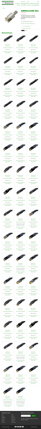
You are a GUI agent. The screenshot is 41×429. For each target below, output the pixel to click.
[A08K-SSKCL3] (33, 259)
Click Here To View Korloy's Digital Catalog (27, 23)
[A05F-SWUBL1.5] (20, 83)
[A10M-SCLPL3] (33, 347)
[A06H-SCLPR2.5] (20, 127)
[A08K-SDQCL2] (20, 237)
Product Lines (32, 3)
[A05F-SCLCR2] (20, 40)
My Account (23, 1)
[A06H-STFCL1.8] (8, 170)
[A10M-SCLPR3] (8, 370)
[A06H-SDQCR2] (8, 148)
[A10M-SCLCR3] (20, 347)
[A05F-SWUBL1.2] (8, 83)
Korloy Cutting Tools (27, 26)
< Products (3, 8)
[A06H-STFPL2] (33, 170)
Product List (17, 3)
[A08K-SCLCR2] (8, 214)
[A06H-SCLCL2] (20, 105)
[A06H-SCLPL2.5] (8, 127)
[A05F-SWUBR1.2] (33, 83)
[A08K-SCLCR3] (20, 214)
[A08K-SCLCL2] (20, 192)
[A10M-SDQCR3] (33, 370)
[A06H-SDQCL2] (33, 127)
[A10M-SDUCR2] (20, 392)
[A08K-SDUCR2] (20, 259)
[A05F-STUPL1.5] (20, 61)
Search (12, 414)
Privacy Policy (13, 422)
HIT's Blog (3, 422)
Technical (37, 3)
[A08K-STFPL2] (20, 325)
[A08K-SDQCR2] (33, 237)
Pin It (26, 30)
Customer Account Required (7, 47)
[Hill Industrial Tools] (8, 3)
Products (3, 416)
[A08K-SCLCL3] (33, 192)
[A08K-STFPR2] (33, 325)
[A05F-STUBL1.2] (33, 40)
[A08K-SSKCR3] (8, 282)
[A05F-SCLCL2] (8, 40)
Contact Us (13, 420)
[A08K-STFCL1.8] (8, 303)
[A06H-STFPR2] (8, 192)
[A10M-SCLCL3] (8, 347)
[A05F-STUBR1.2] (8, 61)
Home (3, 414)
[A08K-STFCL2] (20, 303)
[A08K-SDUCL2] (8, 259)
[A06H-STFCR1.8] (20, 170)
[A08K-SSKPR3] (33, 282)
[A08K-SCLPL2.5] (33, 214)
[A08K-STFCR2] (8, 325)
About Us (12, 416)
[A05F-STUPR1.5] (33, 61)
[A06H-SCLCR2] (33, 105)
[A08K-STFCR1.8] (33, 303)
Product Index (13, 419)
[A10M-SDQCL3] (20, 370)
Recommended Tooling (25, 3)
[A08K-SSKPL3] (20, 282)
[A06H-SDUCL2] (20, 148)
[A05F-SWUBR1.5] (8, 105)
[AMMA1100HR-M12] (11, 16)
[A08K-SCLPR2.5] (8, 237)
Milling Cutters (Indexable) (26, 28)
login (31, 17)
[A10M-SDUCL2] (8, 392)
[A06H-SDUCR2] (33, 148)
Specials (3, 420)
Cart (38, 1)
